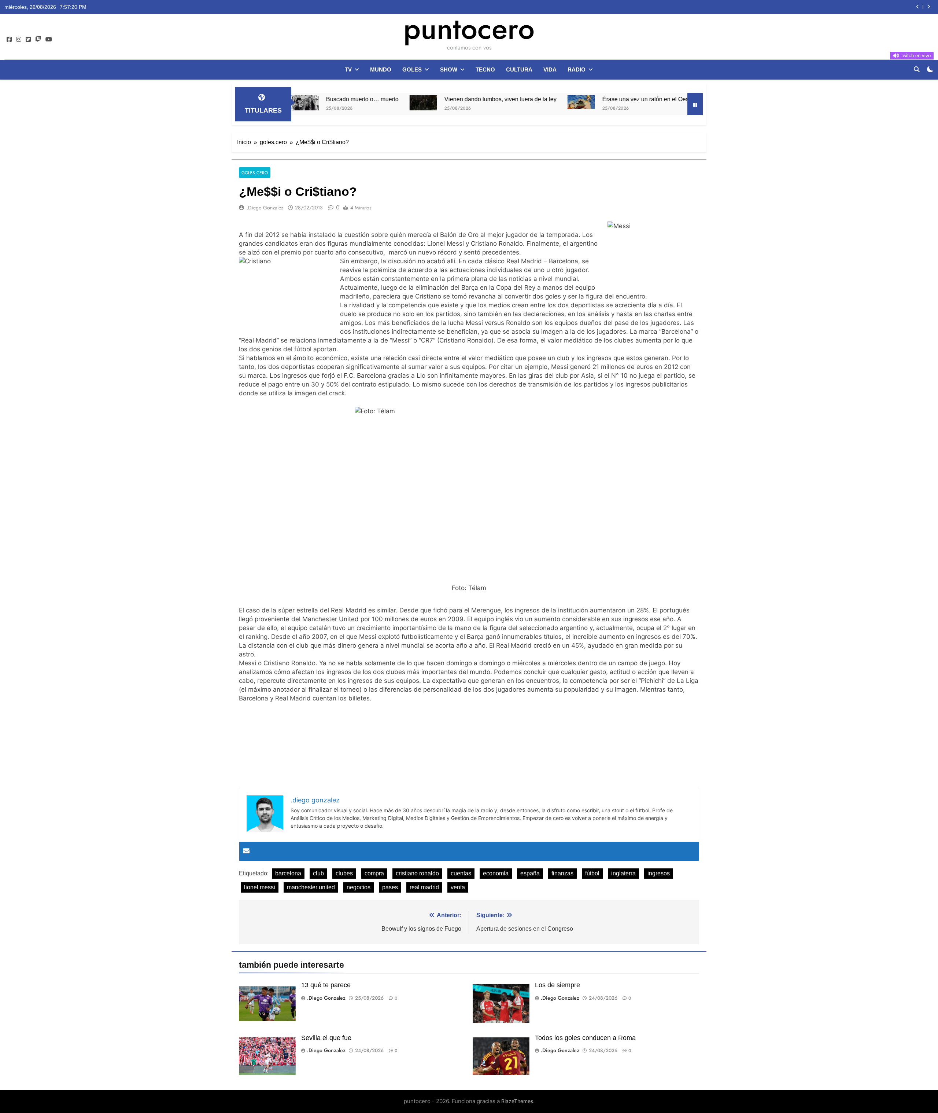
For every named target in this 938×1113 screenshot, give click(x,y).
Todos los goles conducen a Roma (585, 1037)
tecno (485, 69)
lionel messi (259, 887)
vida (550, 69)
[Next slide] (929, 7)
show (448, 69)
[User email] (246, 851)
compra (374, 873)
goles (412, 69)
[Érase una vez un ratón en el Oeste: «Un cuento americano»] (533, 102)
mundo (380, 69)
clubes (344, 873)
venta (458, 887)
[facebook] (9, 39)
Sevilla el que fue (326, 1037)
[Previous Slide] (918, 7)
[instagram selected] (18, 39)
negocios (358, 887)
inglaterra (623, 873)
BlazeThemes (517, 1101)
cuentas (461, 873)
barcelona (288, 873)
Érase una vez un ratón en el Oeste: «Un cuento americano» (632, 99)
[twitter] (28, 39)
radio (577, 69)
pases (390, 887)
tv (348, 69)
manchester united (311, 887)
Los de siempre (557, 985)
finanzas (562, 873)
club (318, 873)
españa (530, 873)
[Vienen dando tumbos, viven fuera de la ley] (375, 102)
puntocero (469, 28)
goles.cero (254, 172)
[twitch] (38, 39)
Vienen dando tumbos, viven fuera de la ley (452, 99)
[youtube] (48, 39)
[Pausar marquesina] (695, 104)
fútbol (592, 873)
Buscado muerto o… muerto (314, 99)
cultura (519, 69)
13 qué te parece (326, 985)
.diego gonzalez (265, 207)
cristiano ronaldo (417, 873)
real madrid (424, 887)
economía (496, 873)
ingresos (658, 873)
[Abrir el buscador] (917, 69)
